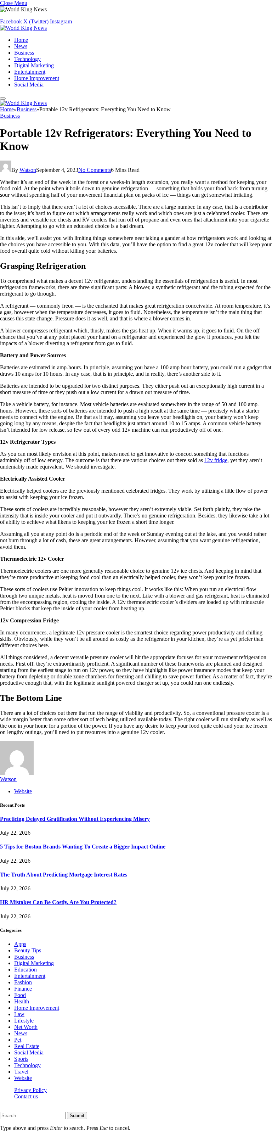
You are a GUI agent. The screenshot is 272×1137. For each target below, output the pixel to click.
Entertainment (29, 72)
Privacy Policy (30, 1090)
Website (23, 1078)
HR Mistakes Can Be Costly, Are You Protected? (58, 902)
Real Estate (26, 1046)
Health (21, 1001)
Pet (17, 1040)
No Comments (94, 170)
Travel (21, 1072)
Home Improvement (36, 78)
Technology (27, 59)
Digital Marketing (34, 65)
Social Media (29, 85)
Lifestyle (24, 1021)
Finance (23, 989)
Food (20, 995)
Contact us (26, 1096)
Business (24, 53)
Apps (20, 944)
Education (25, 970)
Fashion (23, 982)
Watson (27, 170)
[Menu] (3, 98)
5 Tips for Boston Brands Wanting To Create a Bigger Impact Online (82, 847)
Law (19, 1014)
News (20, 46)
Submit (77, 1115)
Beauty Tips (27, 950)
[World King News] (23, 28)
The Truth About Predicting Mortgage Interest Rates (63, 875)
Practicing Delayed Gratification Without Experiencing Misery (75, 819)
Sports (21, 1059)
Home (21, 40)
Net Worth (26, 1027)
